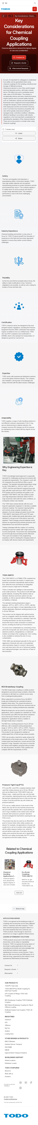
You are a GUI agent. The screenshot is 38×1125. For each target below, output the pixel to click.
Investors (8, 1076)
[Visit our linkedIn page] (20, 1082)
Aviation (7, 1031)
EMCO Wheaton (10, 1041)
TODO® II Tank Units (11, 986)
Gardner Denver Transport (13, 1044)
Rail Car (7, 1028)
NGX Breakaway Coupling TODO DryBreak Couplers (18, 1001)
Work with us (9, 1073)
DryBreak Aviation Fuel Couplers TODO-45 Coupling (18, 1011)
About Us (8, 1071)
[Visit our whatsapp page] (20, 1088)
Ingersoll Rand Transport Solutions (16, 1053)
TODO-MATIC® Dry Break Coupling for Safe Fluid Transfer (17, 990)
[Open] (34, 9)
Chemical (8, 1019)
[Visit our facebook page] (31, 1082)
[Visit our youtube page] (26, 1082)
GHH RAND (8, 1047)
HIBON (7, 1050)
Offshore (8, 1025)
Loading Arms (9, 1034)
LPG (6, 1022)
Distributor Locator (11, 1063)
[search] (35, 3)
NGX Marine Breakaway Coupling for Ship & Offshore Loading (19, 1006)
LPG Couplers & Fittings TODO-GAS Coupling (16, 995)
